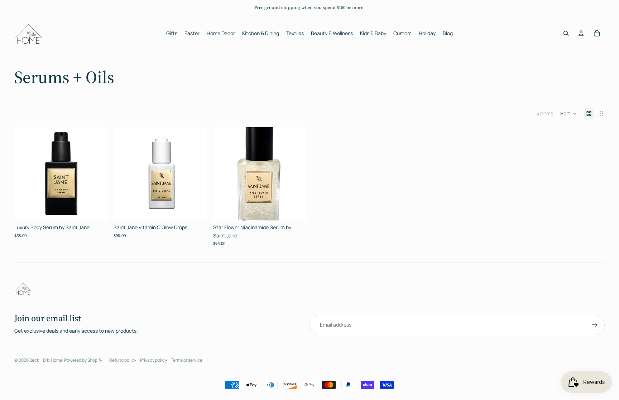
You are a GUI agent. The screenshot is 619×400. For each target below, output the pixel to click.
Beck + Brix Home (45, 360)
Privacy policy (153, 360)
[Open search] (566, 33)
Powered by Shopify (83, 360)
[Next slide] (97, 174)
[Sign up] (594, 325)
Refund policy (122, 360)
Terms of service (186, 360)
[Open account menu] (581, 33)
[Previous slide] (25, 174)
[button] (568, 113)
